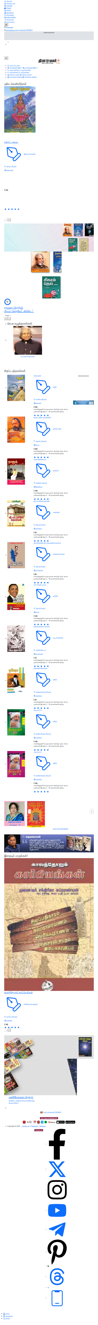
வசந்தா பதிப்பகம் (11, 1017)
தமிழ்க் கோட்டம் (41, 650)
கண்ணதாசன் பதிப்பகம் (43, 692)
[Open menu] (6, 24)
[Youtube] (57, 1210)
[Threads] (57, 1277)
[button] (6, 209)
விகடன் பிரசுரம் (40, 525)
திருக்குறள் (10, 20)
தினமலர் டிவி (11, 3)
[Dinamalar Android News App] (24, 1122)
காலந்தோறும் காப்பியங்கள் (18, 992)
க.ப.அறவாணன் (58, 638)
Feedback (34, 1126)
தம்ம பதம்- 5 (37, 752)
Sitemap (43, 1126)
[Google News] (48, 1266)
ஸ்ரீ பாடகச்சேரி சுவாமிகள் (42, 501)
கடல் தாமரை (10, 22)
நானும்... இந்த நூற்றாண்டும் (42, 417)
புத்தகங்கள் (10, 15)
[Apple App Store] (60, 1122)
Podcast (9, 6)
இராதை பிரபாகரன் (29, 154)
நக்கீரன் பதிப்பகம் (41, 483)
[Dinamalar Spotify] (45, 1122)
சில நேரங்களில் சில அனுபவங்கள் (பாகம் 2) (47, 543)
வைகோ (55, 596)
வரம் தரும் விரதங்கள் (60, 828)
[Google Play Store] (70, 1122)
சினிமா (8, 10)
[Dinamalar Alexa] (42, 1122)
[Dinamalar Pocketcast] (52, 1122)
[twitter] (57, 1169)
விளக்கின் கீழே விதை (40, 668)
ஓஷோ (55, 679)
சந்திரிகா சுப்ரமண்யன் (30, 1004)
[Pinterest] (57, 1252)
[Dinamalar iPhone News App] (38, 1122)
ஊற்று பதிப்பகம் (11, 166)
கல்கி (55, 387)
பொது (37, 445)
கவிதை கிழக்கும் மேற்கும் (42, 626)
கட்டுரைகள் (39, 570)
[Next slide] (9, 219)
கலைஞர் (56, 470)
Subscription (11, 17)
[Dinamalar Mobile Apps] (57, 1298)
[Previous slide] (5, 219)
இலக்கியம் (39, 487)
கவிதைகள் (9, 170)
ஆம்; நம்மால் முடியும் (40, 585)
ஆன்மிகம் (39, 528)
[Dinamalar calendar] (34, 1122)
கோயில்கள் (10, 13)
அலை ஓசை (37, 376)
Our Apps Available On (49, 1118)
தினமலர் (9, 1)
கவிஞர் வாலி (57, 429)
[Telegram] (57, 1229)
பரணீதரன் (56, 512)
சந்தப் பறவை (11, 142)
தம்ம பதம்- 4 (37, 710)
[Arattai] (48, 1287)
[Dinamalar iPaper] (29, 1122)
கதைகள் (38, 403)
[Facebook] (57, 1144)
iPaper (8, 8)
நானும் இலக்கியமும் (40, 459)
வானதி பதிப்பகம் (41, 399)
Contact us (25, 1126)
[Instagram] (57, 1190)
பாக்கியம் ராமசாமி (59, 554)
